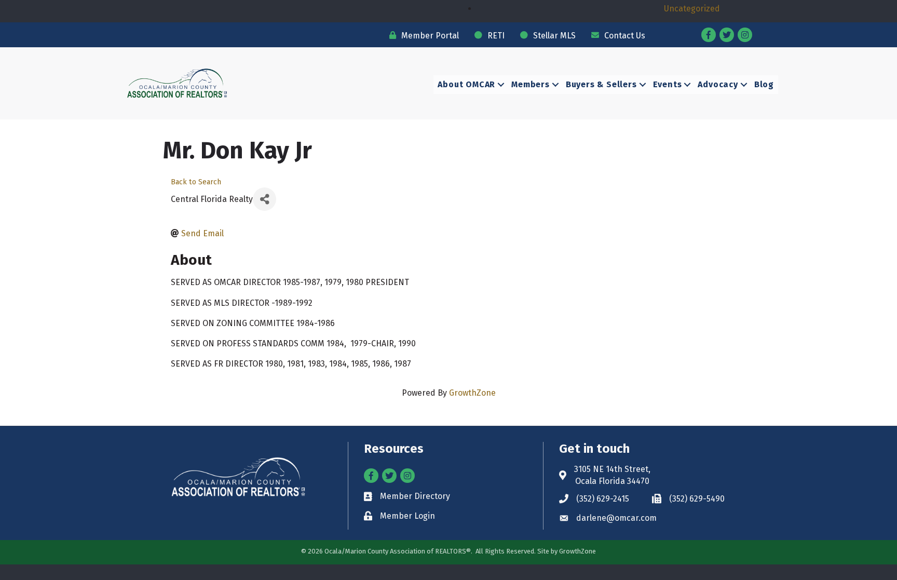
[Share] (264, 199)
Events (667, 84)
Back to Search (196, 182)
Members (530, 84)
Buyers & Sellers (601, 84)
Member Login (407, 516)
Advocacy (718, 84)
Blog (764, 84)
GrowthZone (472, 393)
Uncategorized (692, 9)
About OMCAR (466, 84)
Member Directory (415, 496)
